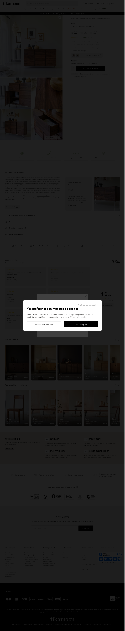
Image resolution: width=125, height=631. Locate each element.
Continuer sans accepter (87, 305)
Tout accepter (81, 324)
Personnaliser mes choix (44, 324)
